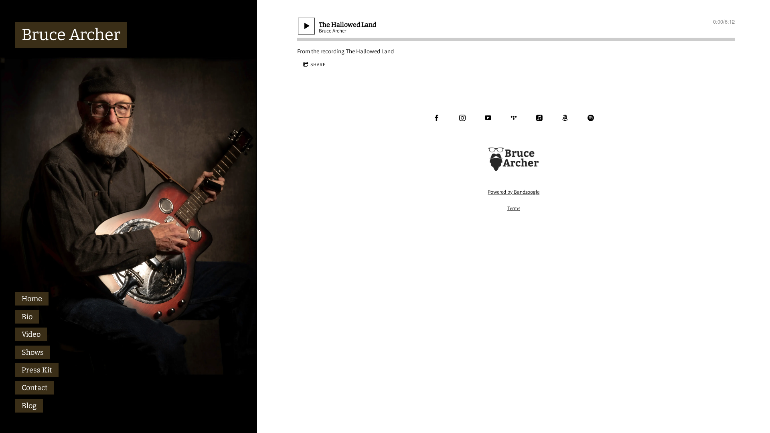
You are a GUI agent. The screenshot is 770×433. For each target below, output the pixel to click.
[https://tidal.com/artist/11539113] (513, 117)
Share (318, 64)
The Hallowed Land (370, 51)
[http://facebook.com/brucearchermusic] (436, 117)
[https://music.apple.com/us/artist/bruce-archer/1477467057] (539, 117)
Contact (35, 387)
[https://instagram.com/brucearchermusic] (462, 117)
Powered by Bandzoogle (513, 191)
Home (32, 298)
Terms (513, 208)
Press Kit (37, 370)
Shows (33, 352)
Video (31, 334)
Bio (27, 316)
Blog (29, 405)
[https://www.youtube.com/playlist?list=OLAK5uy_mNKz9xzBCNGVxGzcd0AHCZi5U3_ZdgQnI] (488, 117)
